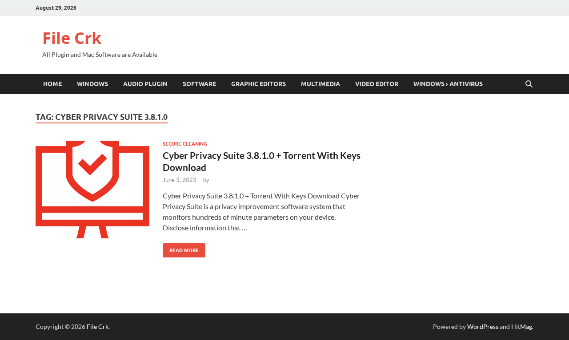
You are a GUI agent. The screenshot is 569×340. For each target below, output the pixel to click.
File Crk (71, 38)
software (199, 83)
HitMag (521, 326)
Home (52, 83)
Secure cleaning (185, 144)
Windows (92, 83)
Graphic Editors (258, 83)
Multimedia (320, 83)
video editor (376, 83)
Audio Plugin (145, 83)
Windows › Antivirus (448, 83)
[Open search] (529, 84)
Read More (181, 248)
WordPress (482, 326)
